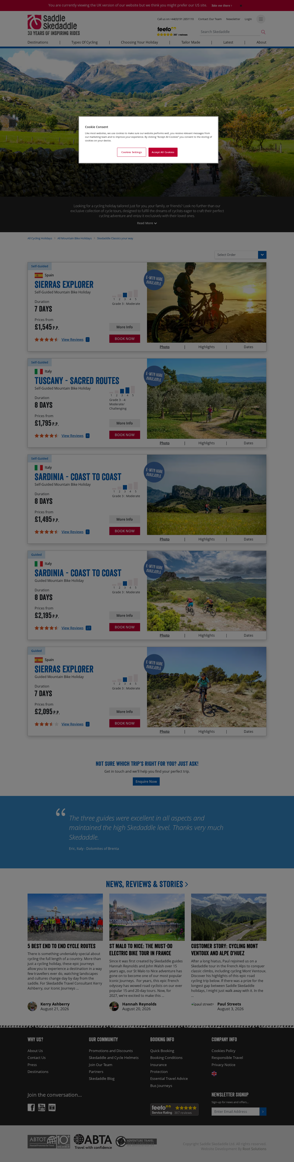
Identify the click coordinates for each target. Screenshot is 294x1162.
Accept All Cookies (163, 152)
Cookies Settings (131, 152)
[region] (148, 139)
